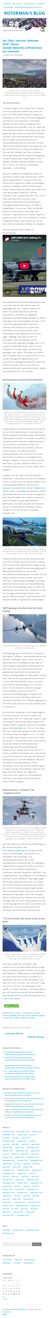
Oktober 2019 (8, 1151)
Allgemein (18, 1260)
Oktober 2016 (22, 1183)
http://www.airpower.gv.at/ (15, 850)
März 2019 (35, 1154)
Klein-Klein (9, 1018)
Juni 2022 (6, 1138)
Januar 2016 (19, 1189)
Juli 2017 (32, 1173)
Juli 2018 (17, 1164)
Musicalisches (29, 4)
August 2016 (7, 1186)
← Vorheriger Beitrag (13, 1034)
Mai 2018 (36, 1164)
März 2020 (35, 1144)
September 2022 (9, 1135)
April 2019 (24, 1154)
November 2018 (9, 1160)
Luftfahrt (17, 1018)
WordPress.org (8, 1233)
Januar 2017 (19, 1180)
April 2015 (6, 1199)
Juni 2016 (26, 1186)
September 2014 (22, 1206)
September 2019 (22, 1151)
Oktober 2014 (8, 1206)
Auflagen (13, 1015)
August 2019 (35, 1151)
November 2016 (9, 1183)
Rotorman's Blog (24, 13)
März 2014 (6, 1212)
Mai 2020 (15, 1144)
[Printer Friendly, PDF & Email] (11, 1007)
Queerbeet (40, 4)
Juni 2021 (15, 1138)
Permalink (31, 1018)
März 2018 (17, 1167)
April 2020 (25, 1144)
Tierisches (17, 1263)
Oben (5, 1314)
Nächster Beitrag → (37, 1037)
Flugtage (41, 1015)
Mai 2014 (24, 1209)
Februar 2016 (8, 1189)
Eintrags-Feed (18, 1230)
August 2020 (21, 1141)
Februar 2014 (18, 1212)
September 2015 (36, 1193)
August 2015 (7, 1196)
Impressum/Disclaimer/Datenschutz (28, 7)
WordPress (22, 1309)
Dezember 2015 (33, 1189)
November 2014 (35, 1202)
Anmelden (6, 1230)
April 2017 (25, 1176)
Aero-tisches (17, 4)
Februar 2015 (28, 1199)
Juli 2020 (32, 1141)
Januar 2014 (30, 1212)
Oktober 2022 (37, 1132)
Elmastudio (7, 1312)
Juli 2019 (6, 1154)
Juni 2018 (26, 1164)
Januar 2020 (19, 1148)
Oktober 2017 (37, 1170)
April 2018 (6, 1167)
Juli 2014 (6, 1209)
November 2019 (33, 1148)
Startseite (7, 4)
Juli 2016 (17, 1186)
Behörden (20, 1015)
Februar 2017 (8, 1180)
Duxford (28, 1015)
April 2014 (34, 1209)
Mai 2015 (36, 1196)
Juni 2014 (14, 1209)
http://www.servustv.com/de (15, 995)
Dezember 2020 (9, 1141)
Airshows (6, 1015)
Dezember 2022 (9, 1132)
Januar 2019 (19, 1157)
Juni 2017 (6, 1176)
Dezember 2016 (33, 1180)
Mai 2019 (14, 1154)
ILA (4, 1018)
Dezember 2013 (9, 1215)
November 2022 (23, 1132)
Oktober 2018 (22, 1160)
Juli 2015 (17, 1196)
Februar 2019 (8, 1157)
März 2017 (35, 1176)
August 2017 (22, 1173)
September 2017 (9, 1173)
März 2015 (17, 1199)
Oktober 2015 (22, 1193)
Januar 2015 (7, 1202)
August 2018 (7, 1164)
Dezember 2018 (33, 1157)
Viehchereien (8, 7)
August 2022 (22, 1135)
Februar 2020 (8, 1148)
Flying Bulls (18, 728)
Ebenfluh (34, 1015)
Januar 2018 (27, 1167)
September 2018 (36, 1160)
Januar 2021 (25, 1138)
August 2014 (35, 1206)
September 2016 (36, 1183)
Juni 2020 (6, 1144)
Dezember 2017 (9, 1170)
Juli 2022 (32, 1135)
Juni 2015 (26, 1196)
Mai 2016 (36, 1186)
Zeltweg (22, 491)
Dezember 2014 (20, 1202)
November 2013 (23, 1215)
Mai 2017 (15, 1176)
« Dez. (5, 1299)
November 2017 (23, 1170)
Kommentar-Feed (32, 1230)
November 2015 (9, 1193)
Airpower (36, 1013)
